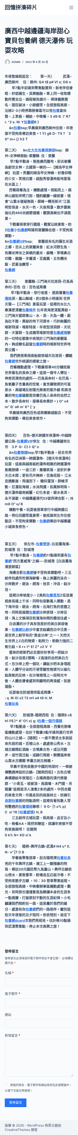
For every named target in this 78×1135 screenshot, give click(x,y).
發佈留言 (15, 1102)
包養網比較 (20, 629)
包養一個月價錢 (50, 721)
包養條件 (29, 310)
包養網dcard (15, 920)
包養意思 (53, 595)
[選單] (71, 8)
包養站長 (12, 704)
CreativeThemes (17, 1130)
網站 (8, 1015)
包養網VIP (17, 241)
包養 (56, 110)
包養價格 (25, 806)
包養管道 (43, 544)
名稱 (9, 973)
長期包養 (12, 800)
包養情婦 (21, 452)
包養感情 (60, 332)
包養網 (29, 122)
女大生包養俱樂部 (41, 150)
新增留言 (12, 1035)
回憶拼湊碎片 (21, 7)
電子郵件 (12, 994)
